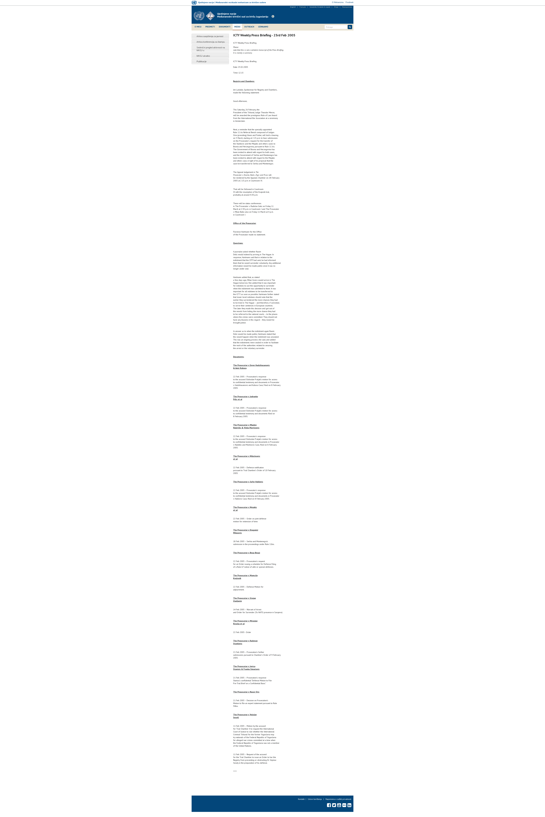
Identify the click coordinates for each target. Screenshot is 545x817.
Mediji (237, 26)
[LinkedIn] (349, 805)
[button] (272, 16)
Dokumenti (224, 26)
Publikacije (202, 61)
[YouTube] (339, 805)
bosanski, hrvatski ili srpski (320, 7)
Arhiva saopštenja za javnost (210, 36)
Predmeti (210, 26)
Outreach (249, 26)
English (293, 7)
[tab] (210, 36)
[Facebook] (329, 805)
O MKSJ (198, 26)
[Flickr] (344, 805)
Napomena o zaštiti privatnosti (338, 799)
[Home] (205, 15)
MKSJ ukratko (203, 56)
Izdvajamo (263, 26)
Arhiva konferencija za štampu (211, 42)
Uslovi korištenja (315, 799)
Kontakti (301, 799)
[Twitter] (334, 805)
